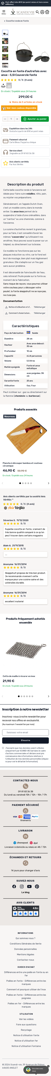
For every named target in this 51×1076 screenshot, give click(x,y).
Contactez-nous (25, 960)
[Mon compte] (42, 12)
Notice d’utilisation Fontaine (26, 1046)
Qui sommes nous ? (25, 938)
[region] (5, 49)
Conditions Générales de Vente (25, 943)
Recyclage (26, 1030)
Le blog (25, 892)
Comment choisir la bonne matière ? (25, 313)
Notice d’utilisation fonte (26, 1035)
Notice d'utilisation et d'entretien (23, 307)
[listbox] (5, 49)
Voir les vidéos (26, 1019)
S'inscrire (25, 740)
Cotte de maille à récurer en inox (19, 676)
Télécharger (39, 307)
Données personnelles (25, 949)
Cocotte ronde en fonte (17, 21)
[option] (5, 33)
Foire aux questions (26, 1024)
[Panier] (47, 12)
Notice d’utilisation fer (26, 1040)
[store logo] (22, 11)
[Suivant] (48, 483)
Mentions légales (25, 954)
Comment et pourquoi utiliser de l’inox (26, 989)
